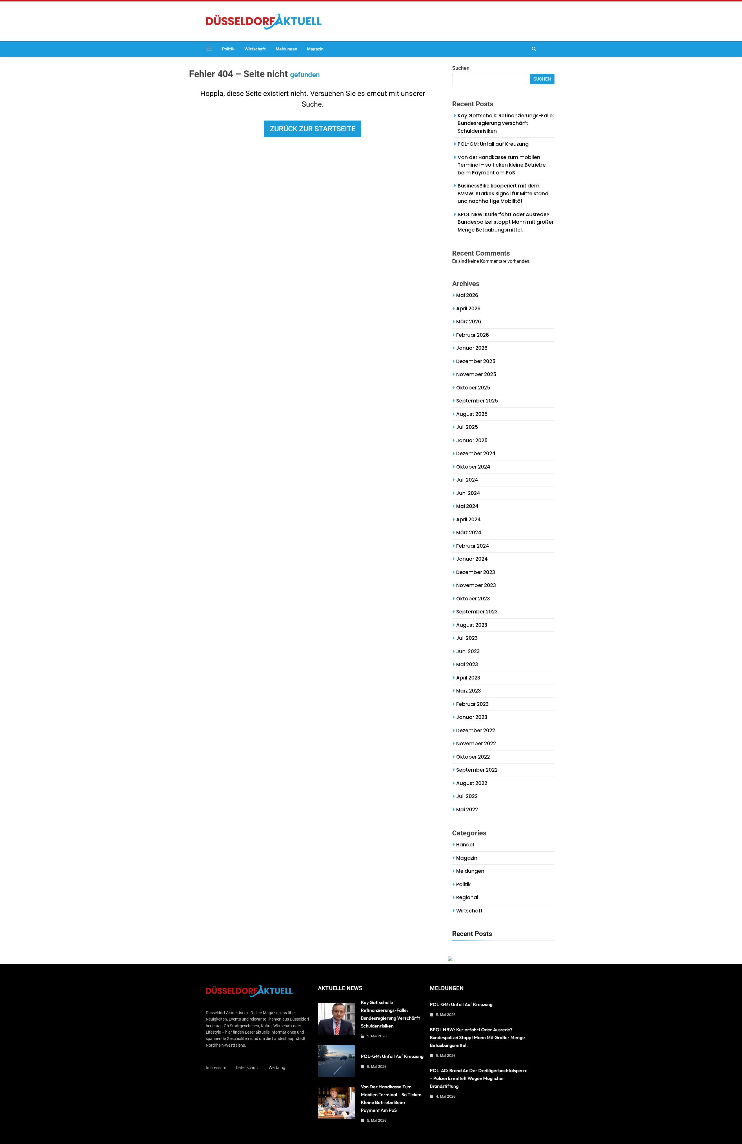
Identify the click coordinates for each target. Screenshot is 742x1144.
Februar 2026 (472, 334)
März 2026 (468, 321)
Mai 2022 (467, 809)
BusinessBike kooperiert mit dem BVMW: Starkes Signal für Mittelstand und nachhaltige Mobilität (503, 193)
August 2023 (471, 625)
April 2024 (468, 519)
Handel (465, 844)
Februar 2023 (472, 704)
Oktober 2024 (473, 466)
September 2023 (477, 611)
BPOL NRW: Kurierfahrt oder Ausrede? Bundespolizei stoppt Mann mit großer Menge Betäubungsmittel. (506, 222)
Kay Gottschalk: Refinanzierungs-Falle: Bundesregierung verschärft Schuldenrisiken (506, 123)
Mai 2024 (467, 506)
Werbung (277, 1067)
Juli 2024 (467, 479)
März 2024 (468, 532)
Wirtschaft (255, 49)
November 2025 (476, 374)
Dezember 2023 (475, 572)
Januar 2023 (471, 717)
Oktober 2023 (473, 598)
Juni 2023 (468, 651)
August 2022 (471, 783)
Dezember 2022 (475, 730)
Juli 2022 (467, 796)
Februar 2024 (472, 545)
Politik (228, 49)
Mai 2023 (467, 664)
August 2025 (472, 414)
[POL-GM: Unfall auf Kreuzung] (336, 1061)
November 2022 (476, 743)
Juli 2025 (467, 427)
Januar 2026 (472, 348)
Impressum (216, 1067)
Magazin (315, 49)
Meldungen (286, 49)
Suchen (461, 68)
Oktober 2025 (473, 387)
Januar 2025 (472, 440)
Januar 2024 (472, 558)
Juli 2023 (467, 638)
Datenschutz (247, 1067)
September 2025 (477, 400)
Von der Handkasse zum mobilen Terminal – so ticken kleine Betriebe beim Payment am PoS (502, 165)
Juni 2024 (468, 493)
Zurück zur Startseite (312, 129)
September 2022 (477, 769)
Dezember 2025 (475, 361)
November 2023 (476, 585)
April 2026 (468, 308)
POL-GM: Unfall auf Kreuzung (493, 144)
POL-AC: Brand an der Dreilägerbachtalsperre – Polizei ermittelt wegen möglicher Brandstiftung (479, 1078)
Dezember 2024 (476, 453)
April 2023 (468, 677)
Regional (467, 897)
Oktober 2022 (473, 756)
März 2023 (468, 690)
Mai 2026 (467, 295)
